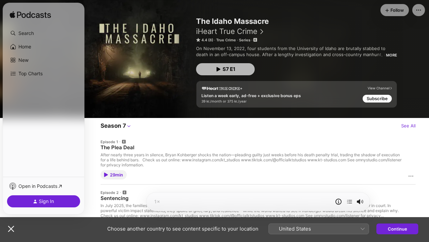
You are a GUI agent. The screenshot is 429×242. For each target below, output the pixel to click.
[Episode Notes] (338, 201)
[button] (43, 33)
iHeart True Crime (226, 31)
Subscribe (377, 98)
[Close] (11, 229)
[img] (30, 15)
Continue (397, 229)
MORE (391, 55)
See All (408, 125)
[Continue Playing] (350, 201)
